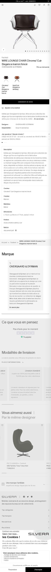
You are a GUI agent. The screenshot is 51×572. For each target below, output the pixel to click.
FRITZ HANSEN (12, 463)
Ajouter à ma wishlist (12, 108)
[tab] (45, 484)
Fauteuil (23, 463)
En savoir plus (39, 119)
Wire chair (13, 298)
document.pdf (9, 230)
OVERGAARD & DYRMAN (12, 67)
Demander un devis (25, 102)
